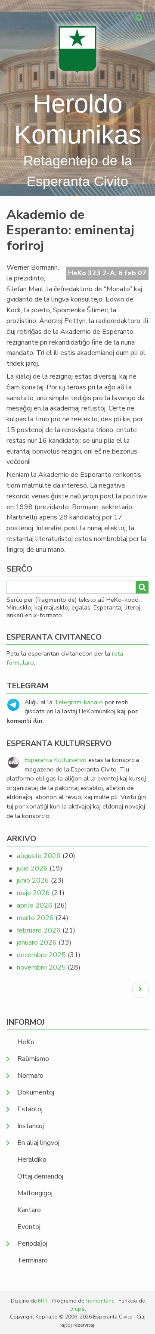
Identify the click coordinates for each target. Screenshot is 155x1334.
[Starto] (77, 49)
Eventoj (28, 1226)
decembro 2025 (41, 955)
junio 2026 (33, 880)
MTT (43, 1300)
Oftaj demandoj (40, 1176)
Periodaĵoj (32, 1243)
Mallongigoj (35, 1193)
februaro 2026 (39, 930)
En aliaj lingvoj (38, 1142)
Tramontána (100, 1300)
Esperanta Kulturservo (56, 760)
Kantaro (29, 1210)
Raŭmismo (33, 1058)
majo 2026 (33, 893)
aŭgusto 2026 (39, 856)
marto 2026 (35, 918)
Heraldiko (31, 1159)
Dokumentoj (35, 1092)
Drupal (77, 1309)
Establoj (30, 1109)
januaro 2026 (37, 942)
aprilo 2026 (35, 905)
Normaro (30, 1075)
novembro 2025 (41, 967)
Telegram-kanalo (78, 702)
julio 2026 (32, 868)
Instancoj (30, 1126)
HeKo (25, 1042)
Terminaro (32, 1260)
